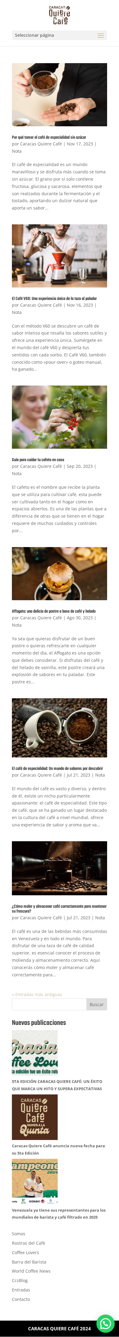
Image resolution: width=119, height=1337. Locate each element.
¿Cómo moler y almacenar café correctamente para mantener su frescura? (59, 909)
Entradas (21, 1290)
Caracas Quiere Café (41, 144)
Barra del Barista (29, 1262)
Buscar (97, 1004)
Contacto (21, 1299)
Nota (17, 151)
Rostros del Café (28, 1243)
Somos (18, 1234)
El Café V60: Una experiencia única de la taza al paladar (54, 298)
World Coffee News (31, 1271)
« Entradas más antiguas (37, 994)
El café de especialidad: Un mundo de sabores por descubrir (57, 768)
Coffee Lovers (25, 1252)
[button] (105, 1324)
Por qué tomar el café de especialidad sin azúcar (49, 137)
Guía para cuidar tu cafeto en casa (38, 460)
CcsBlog (20, 1280)
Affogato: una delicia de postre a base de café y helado (54, 611)
